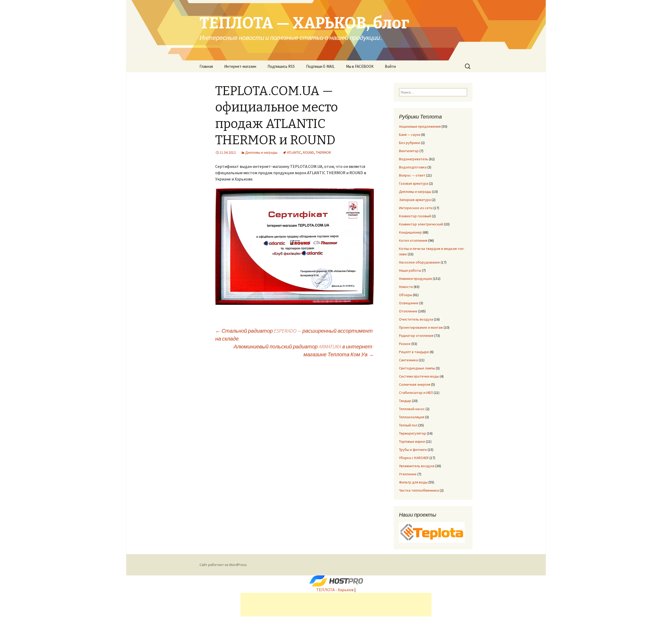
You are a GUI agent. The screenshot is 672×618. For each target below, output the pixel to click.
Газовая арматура (413, 183)
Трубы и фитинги (413, 449)
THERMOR (323, 152)
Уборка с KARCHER (414, 457)
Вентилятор (409, 150)
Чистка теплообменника (419, 490)
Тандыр (405, 400)
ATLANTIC (294, 152)
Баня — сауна (409, 134)
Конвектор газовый (415, 216)
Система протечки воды (419, 376)
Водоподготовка (413, 167)
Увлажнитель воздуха (416, 466)
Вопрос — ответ (412, 175)
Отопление (408, 311)
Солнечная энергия (414, 384)
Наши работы (410, 270)
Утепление (408, 474)
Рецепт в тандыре (414, 351)
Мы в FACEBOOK (360, 66)
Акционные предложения (420, 126)
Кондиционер (410, 232)
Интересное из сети (416, 207)
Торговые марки (412, 441)
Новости (406, 286)
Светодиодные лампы (417, 368)
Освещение (408, 303)
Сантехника (408, 360)
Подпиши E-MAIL (320, 66)
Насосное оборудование (419, 262)
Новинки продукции (415, 278)
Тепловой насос (412, 408)
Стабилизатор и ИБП (416, 392)
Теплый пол (408, 425)
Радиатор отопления (416, 335)
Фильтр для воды (413, 482)
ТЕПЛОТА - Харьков (335, 589)
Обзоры (405, 294)
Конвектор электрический (421, 224)
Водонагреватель (413, 159)
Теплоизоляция (411, 417)
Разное (405, 343)
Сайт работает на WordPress (223, 564)
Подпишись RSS (281, 66)
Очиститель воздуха (416, 319)
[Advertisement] (336, 604)
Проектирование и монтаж (421, 327)
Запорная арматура (415, 199)
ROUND (308, 152)
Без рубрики (409, 142)
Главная (206, 66)
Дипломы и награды (261, 152)
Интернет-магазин (240, 66)
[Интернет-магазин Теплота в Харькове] (432, 531)
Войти (390, 66)
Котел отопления (413, 240)
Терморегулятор (412, 433)
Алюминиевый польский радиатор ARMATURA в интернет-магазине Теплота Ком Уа (304, 350)
